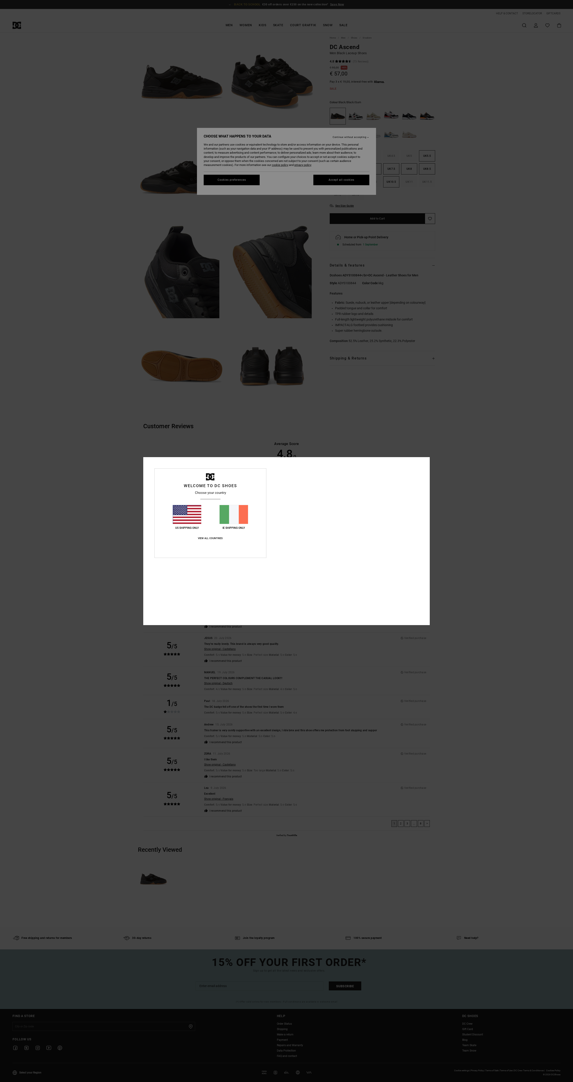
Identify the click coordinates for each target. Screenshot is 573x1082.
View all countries (210, 538)
